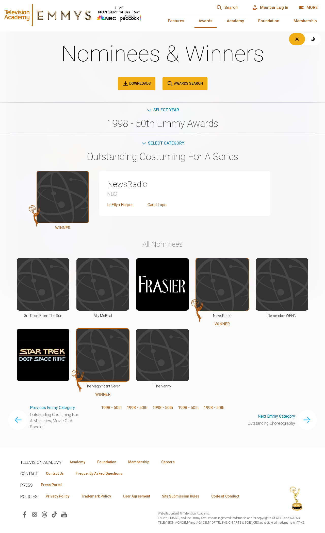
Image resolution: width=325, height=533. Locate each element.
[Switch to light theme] (297, 39)
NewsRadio (127, 184)
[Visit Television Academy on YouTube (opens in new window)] (64, 514)
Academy (235, 21)
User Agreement (136, 496)
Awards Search (188, 83)
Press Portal (51, 485)
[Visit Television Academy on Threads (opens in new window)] (44, 514)
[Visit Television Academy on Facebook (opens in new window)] (24, 514)
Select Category (166, 143)
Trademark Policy (96, 496)
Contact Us (55, 473)
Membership (305, 21)
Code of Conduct (225, 496)
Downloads (139, 83)
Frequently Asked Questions (99, 473)
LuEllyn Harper (120, 204)
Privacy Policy (57, 496)
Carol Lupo (157, 204)
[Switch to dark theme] (313, 39)
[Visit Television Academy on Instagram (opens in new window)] (34, 514)
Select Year (166, 110)
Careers (168, 462)
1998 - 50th (111, 407)
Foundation (268, 21)
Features (176, 21)
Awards (206, 21)
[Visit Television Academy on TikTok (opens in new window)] (54, 514)
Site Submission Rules (180, 496)
